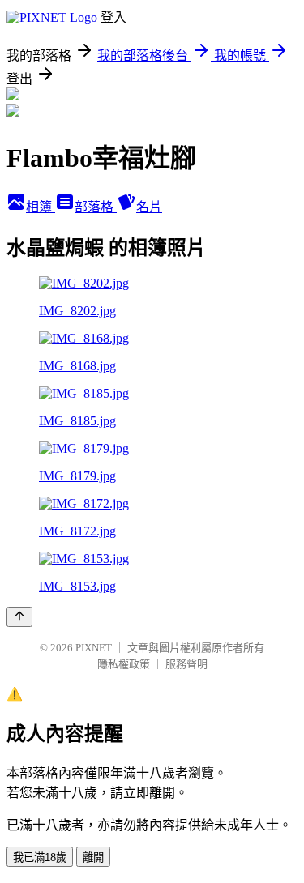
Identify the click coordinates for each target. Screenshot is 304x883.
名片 (149, 207)
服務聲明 (186, 664)
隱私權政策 (123, 664)
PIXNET (93, 648)
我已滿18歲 (39, 857)
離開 (93, 857)
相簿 (40, 207)
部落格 (96, 207)
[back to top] (19, 617)
